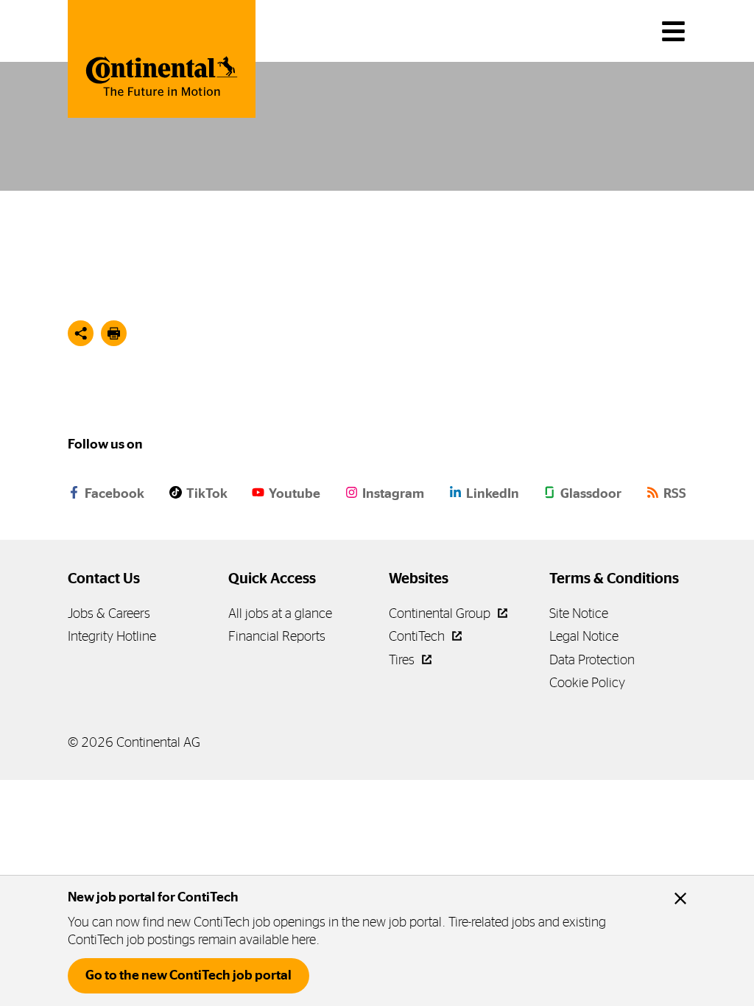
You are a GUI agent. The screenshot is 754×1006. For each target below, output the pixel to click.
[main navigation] (673, 31)
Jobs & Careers (109, 613)
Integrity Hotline (112, 636)
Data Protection (592, 659)
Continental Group (441, 613)
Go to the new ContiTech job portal (188, 975)
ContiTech (418, 636)
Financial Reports (276, 636)
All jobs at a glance (280, 613)
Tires (403, 659)
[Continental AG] (162, 59)
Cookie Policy (587, 682)
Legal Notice (584, 636)
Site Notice (578, 613)
